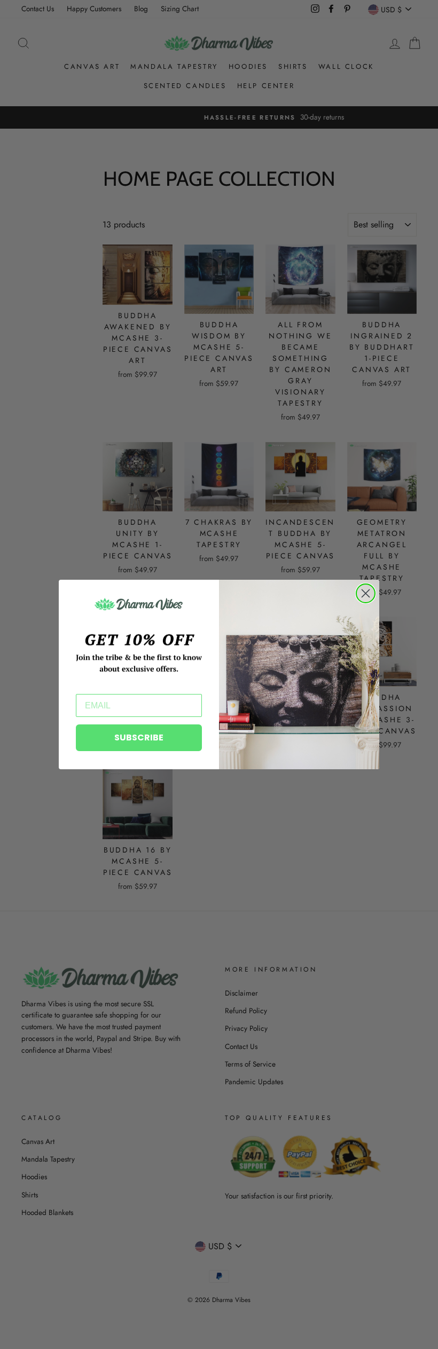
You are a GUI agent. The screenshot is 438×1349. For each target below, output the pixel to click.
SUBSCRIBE (138, 737)
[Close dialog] (365, 593)
